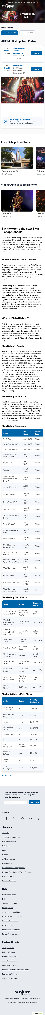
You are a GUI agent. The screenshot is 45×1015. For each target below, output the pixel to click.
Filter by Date (27, 33)
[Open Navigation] (41, 6)
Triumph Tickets (8, 948)
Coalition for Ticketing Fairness (13, 868)
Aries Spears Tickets (10, 978)
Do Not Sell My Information (12, 916)
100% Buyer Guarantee (11, 837)
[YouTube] (31, 818)
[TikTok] (39, 818)
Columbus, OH (10, 33)
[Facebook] (6, 818)
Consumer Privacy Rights (11, 912)
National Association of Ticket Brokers (16, 872)
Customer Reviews (9, 841)
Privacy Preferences (10, 934)
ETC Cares (6, 846)
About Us (5, 833)
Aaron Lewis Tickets (9, 961)
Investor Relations (9, 881)
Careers (5, 855)
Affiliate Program (8, 859)
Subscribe (34, 802)
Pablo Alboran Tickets (10, 956)
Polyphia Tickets (8, 952)
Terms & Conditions (9, 903)
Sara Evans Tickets (9, 965)
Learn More (28, 124)
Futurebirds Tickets (9, 974)
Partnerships (7, 863)
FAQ (3, 899)
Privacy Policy (7, 908)
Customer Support (9, 895)
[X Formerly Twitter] (14, 818)
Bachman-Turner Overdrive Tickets (15, 970)
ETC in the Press (8, 876)
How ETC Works (8, 925)
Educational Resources (11, 930)
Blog (4, 850)
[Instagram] (22, 818)
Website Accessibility (10, 921)
